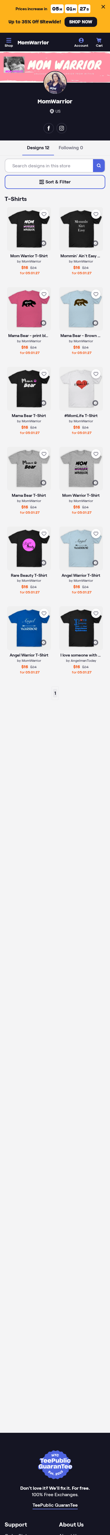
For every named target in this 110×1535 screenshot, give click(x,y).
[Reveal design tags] (43, 243)
